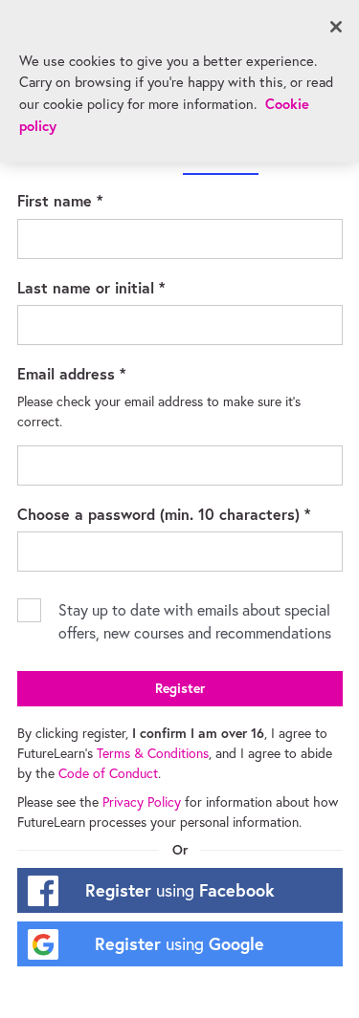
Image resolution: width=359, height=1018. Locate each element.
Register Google (179, 943)
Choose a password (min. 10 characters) (180, 513)
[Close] (336, 27)
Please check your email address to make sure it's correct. (160, 411)
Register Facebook (180, 889)
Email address (99, 372)
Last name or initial (119, 286)
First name (88, 199)
